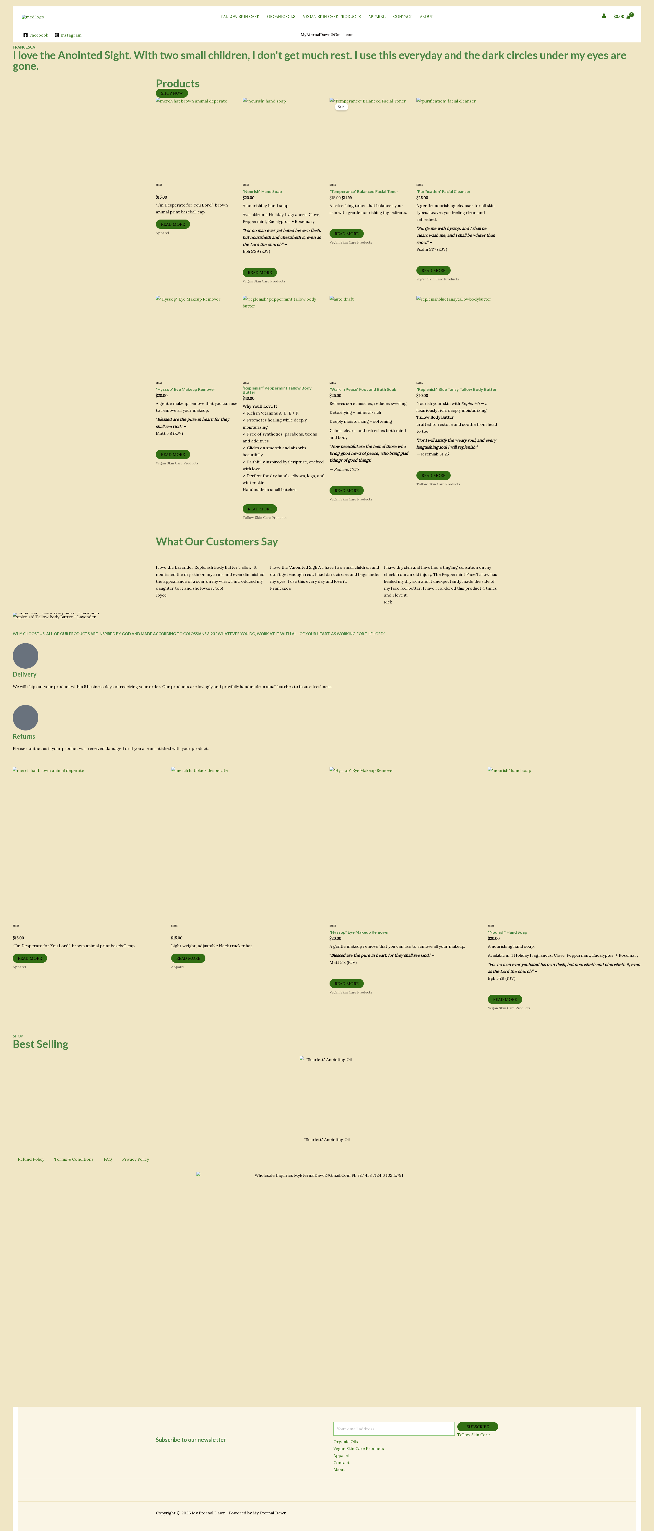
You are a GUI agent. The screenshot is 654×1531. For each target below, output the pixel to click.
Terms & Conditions (74, 1159)
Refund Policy (31, 1159)
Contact (341, 1462)
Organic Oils (345, 1441)
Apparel (341, 1455)
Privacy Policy (135, 1159)
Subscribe (477, 1426)
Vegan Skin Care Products (358, 1448)
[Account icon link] (604, 15)
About (339, 1469)
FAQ (108, 1159)
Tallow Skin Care (473, 1434)
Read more (173, 224)
